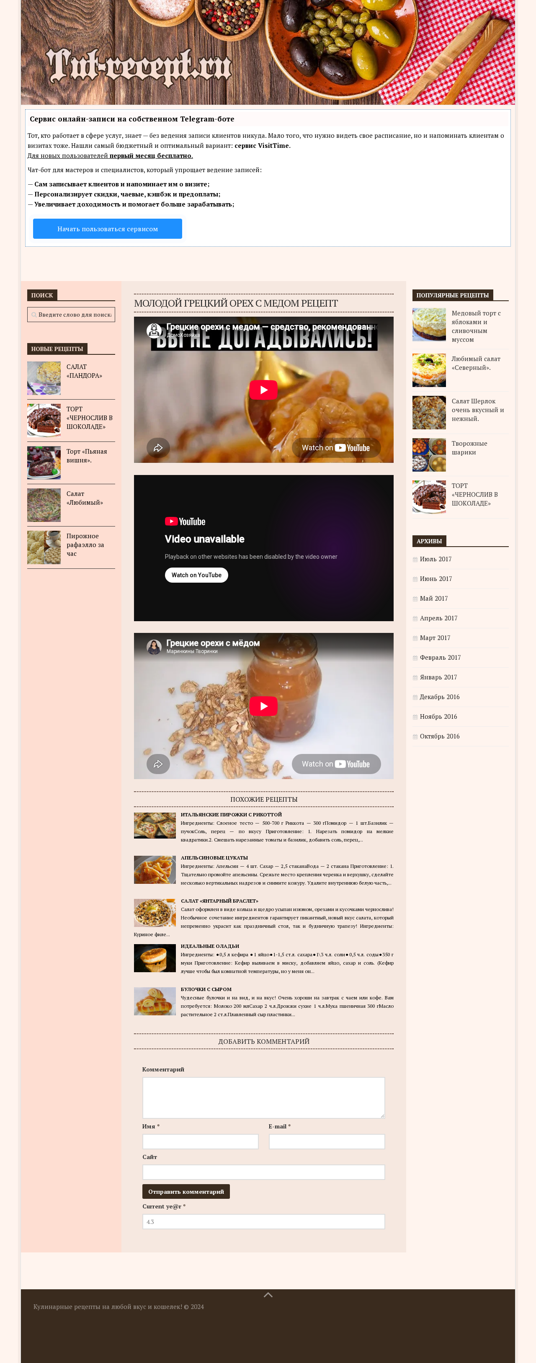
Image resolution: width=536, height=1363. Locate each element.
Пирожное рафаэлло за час (85, 545)
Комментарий (163, 1069)
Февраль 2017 (440, 657)
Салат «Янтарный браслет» (219, 901)
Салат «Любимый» (85, 497)
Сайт (149, 1157)
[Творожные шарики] (429, 455)
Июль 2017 (436, 559)
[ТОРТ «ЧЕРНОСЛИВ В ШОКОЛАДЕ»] (44, 420)
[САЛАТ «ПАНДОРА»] (44, 378)
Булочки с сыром (206, 989)
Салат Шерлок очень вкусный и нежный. (478, 410)
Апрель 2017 (439, 618)
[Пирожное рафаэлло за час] (44, 547)
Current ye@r (164, 1206)
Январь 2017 (438, 677)
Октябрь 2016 (440, 736)
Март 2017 (435, 637)
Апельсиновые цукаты (214, 857)
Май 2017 (434, 598)
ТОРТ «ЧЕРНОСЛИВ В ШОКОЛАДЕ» (90, 418)
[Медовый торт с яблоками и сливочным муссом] (429, 324)
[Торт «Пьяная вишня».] (44, 463)
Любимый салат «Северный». (476, 363)
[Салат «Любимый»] (44, 505)
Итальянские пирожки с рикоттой (231, 814)
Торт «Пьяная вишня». (87, 455)
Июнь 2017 (436, 578)
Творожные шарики (469, 447)
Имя (151, 1126)
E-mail (280, 1126)
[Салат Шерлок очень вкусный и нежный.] (429, 412)
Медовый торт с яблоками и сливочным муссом (476, 326)
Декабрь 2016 (440, 696)
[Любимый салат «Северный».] (429, 370)
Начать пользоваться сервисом (107, 228)
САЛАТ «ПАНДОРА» (84, 370)
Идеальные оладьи (210, 946)
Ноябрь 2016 (438, 716)
